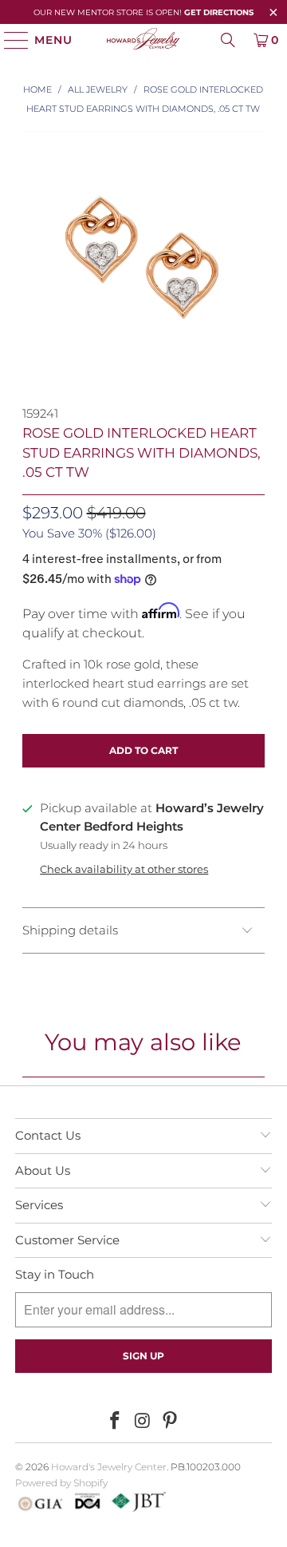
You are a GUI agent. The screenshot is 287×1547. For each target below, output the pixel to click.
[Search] (228, 40)
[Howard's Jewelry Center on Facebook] (115, 1421)
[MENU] (9, 40)
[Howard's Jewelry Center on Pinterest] (171, 1421)
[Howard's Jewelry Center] (143, 40)
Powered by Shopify (61, 1483)
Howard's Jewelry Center (109, 1467)
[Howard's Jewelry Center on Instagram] (143, 1421)
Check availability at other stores (124, 869)
